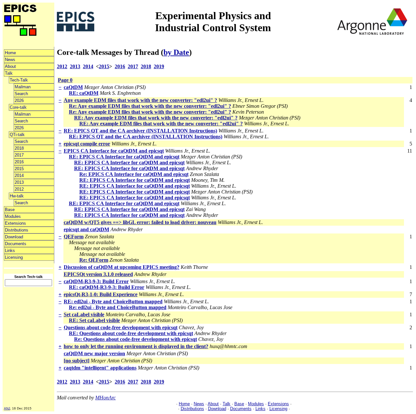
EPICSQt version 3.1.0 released (98, 274)
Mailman (23, 86)
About (10, 66)
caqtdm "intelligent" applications (100, 367)
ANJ (7, 408)
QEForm (74, 236)
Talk (9, 73)
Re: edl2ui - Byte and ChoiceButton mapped (117, 307)
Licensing (14, 257)
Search (21, 93)
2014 (19, 175)
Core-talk (18, 107)
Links (10, 250)
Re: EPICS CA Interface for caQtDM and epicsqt (133, 174)
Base (10, 209)
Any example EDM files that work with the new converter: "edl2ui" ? (140, 100)
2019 (159, 66)
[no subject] (76, 360)
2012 (19, 189)
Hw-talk (17, 196)
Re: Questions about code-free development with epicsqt (135, 339)
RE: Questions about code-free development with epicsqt (131, 333)
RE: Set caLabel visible (94, 320)
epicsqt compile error (87, 143)
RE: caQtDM (83, 93)
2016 (19, 161)
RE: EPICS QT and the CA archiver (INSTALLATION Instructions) (140, 130)
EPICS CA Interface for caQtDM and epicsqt (114, 151)
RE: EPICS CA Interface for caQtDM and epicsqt (124, 156)
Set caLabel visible (84, 314)
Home (10, 52)
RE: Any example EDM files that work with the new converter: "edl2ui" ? (156, 117)
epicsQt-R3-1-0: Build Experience (100, 294)
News (10, 59)
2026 (19, 100)
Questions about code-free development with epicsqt (120, 327)
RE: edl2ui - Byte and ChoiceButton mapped (113, 301)
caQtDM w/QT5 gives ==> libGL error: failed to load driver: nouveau (140, 222)
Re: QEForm (93, 260)
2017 (19, 155)
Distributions (16, 230)
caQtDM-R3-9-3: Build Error (96, 281)
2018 (19, 148)
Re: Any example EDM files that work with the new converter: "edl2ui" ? (150, 106)
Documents (15, 243)
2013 (19, 182)
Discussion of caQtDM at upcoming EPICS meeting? (121, 267)
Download (14, 236)
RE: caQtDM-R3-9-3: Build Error (106, 287)
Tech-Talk (19, 80)
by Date (176, 52)
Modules (13, 216)
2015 (19, 168)
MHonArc (105, 397)
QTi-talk (17, 134)
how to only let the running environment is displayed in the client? (136, 346)
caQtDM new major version (94, 353)
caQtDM (73, 87)
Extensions (15, 223)
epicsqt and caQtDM (86, 229)
